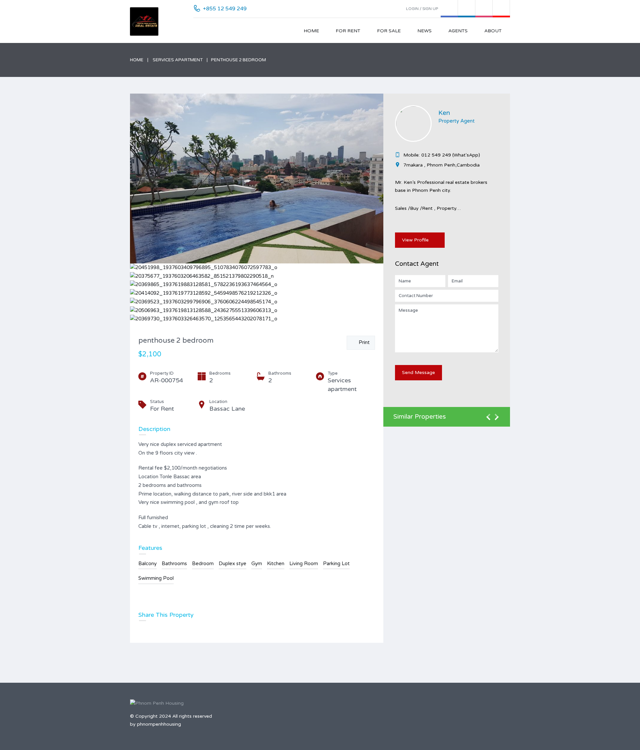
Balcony (147, 563)
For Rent (348, 31)
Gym (256, 563)
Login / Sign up (422, 8)
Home (311, 31)
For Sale (389, 31)
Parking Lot (336, 563)
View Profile (415, 240)
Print (363, 342)
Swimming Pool (156, 578)
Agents (458, 31)
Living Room (303, 563)
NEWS (424, 31)
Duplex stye (232, 563)
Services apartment (178, 60)
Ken (444, 113)
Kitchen (275, 563)
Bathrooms (174, 563)
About (493, 31)
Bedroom (203, 563)
